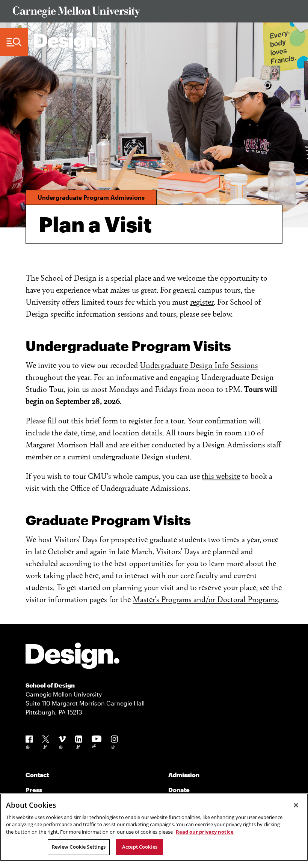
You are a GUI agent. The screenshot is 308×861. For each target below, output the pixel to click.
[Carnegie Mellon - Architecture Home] (67, 42)
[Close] (296, 805)
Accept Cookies (139, 846)
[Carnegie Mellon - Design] (72, 657)
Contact (37, 774)
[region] (154, 827)
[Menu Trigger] (14, 42)
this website (221, 475)
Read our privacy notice (205, 831)
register (202, 301)
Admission (183, 774)
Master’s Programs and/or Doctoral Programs (205, 598)
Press (34, 789)
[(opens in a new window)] (29, 743)
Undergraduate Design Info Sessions (199, 364)
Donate (179, 789)
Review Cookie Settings (79, 846)
